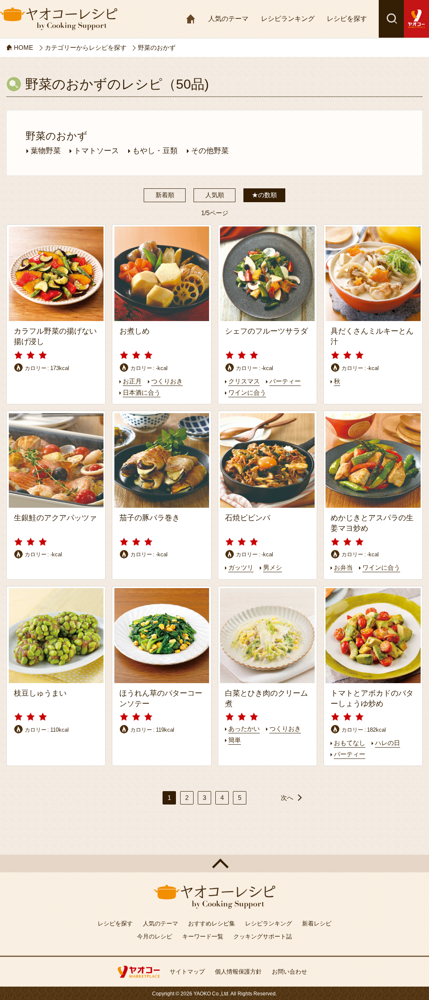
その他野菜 (210, 151)
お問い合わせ (289, 971)
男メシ (272, 567)
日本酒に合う (141, 392)
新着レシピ (316, 923)
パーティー (285, 381)
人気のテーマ (228, 18)
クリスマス (244, 381)
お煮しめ (134, 331)
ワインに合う (247, 392)
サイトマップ (187, 971)
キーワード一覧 (202, 936)
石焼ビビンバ (247, 518)
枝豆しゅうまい (40, 693)
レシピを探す (347, 18)
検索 (391, 19)
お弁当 (343, 567)
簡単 (234, 739)
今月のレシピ (154, 936)
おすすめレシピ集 (211, 923)
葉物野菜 (46, 151)
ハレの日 (387, 742)
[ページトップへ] (214, 863)
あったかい (244, 728)
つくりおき (167, 381)
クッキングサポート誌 (262, 936)
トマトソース (96, 151)
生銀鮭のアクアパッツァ (55, 518)
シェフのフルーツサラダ (270, 331)
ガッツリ (240, 567)
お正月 (132, 381)
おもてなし (349, 742)
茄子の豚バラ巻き (149, 518)
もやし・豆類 (155, 151)
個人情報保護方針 (238, 971)
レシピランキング (288, 18)
